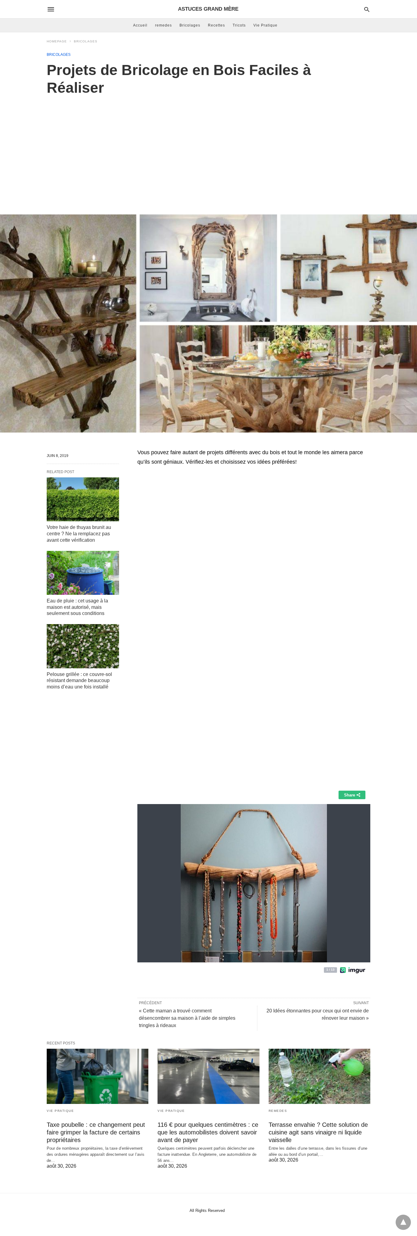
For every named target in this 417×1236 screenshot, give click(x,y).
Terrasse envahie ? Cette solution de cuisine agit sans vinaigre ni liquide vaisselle (318, 1132)
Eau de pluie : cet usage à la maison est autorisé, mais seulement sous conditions (77, 607)
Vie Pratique (265, 25)
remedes (163, 25)
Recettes (216, 25)
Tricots (239, 25)
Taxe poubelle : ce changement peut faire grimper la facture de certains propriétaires (96, 1132)
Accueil (140, 25)
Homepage (57, 41)
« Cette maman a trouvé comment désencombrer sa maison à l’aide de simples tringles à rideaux (187, 1018)
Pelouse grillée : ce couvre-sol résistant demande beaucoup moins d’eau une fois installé (79, 681)
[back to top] (403, 1222)
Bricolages (189, 25)
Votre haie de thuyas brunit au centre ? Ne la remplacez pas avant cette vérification (79, 534)
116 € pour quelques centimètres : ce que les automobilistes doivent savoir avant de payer (208, 1132)
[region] (208, 148)
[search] (366, 9)
